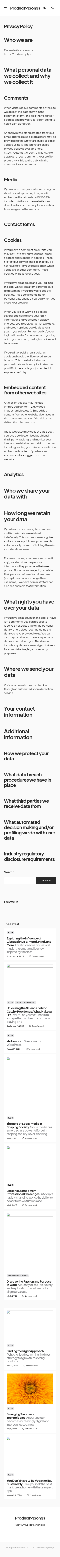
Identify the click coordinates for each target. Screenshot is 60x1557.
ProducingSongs (25, 7)
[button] (5, 7)
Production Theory (26, 1002)
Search (9, 872)
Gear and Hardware (18, 1276)
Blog (10, 933)
